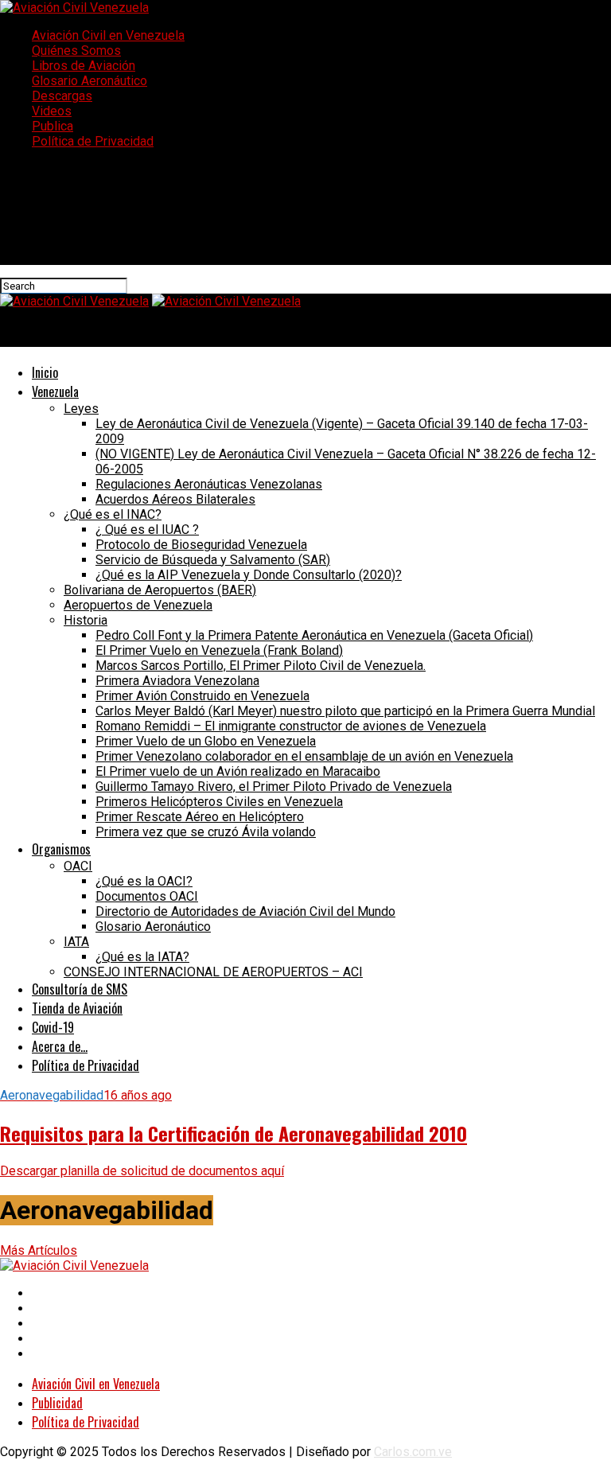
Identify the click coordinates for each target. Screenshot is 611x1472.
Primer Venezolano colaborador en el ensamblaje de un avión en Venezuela (304, 756)
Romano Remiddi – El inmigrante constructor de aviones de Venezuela (290, 726)
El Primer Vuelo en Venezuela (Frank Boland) (219, 650)
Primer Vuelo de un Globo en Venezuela (205, 741)
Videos (52, 111)
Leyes (81, 408)
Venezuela (55, 391)
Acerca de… (60, 1046)
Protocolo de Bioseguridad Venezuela (201, 544)
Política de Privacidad (93, 141)
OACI (78, 866)
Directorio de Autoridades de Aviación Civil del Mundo (245, 911)
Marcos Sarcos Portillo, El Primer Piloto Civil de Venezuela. (260, 665)
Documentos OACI (146, 896)
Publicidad (57, 1402)
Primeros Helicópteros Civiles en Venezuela (219, 801)
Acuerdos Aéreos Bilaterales (175, 499)
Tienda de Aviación (77, 1008)
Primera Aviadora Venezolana (177, 680)
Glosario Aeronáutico (89, 80)
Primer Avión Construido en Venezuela (202, 695)
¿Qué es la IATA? (142, 956)
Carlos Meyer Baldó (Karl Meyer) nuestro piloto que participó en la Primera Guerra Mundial (345, 710)
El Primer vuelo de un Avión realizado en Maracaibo (237, 771)
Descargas (62, 95)
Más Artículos (38, 1250)
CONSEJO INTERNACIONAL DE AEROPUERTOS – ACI (213, 971)
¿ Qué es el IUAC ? (147, 529)
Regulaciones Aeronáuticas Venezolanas (208, 484)
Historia (85, 620)
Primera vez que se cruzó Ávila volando (205, 831)
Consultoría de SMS (79, 989)
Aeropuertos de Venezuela (138, 605)
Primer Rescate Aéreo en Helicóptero (199, 816)
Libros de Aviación (83, 65)
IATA (76, 941)
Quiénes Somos (76, 50)
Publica (52, 126)
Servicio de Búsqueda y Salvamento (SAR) (212, 559)
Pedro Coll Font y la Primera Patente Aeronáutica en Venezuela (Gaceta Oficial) (314, 635)
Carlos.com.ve (413, 1451)
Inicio (45, 372)
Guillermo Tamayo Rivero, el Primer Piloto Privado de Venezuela (273, 786)
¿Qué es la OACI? (144, 881)
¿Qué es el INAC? (113, 514)
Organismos (61, 849)
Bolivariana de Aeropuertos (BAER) (160, 590)
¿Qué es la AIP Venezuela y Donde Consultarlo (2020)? (248, 574)
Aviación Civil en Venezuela (108, 35)
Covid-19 (53, 1027)
